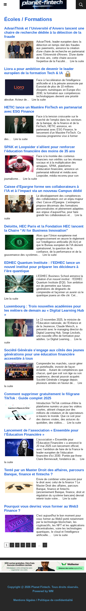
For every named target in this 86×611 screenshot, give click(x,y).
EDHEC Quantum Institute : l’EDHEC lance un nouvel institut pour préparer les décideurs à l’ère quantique (42, 267)
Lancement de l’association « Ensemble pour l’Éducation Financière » (41, 432)
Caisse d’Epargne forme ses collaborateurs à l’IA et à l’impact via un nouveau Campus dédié (43, 189)
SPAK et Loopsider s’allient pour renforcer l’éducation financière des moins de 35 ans (39, 149)
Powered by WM (43, 591)
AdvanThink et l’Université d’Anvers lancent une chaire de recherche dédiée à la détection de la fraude (44, 32)
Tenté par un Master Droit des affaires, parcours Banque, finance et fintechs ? (44, 472)
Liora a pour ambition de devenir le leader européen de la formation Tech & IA (39, 71)
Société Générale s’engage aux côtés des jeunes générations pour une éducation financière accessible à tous (44, 354)
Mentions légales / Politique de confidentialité (43, 600)
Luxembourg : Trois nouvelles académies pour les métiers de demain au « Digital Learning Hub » (44, 310)
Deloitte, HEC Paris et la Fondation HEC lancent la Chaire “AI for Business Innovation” (43, 228)
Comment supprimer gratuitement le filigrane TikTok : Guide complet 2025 (42, 396)
